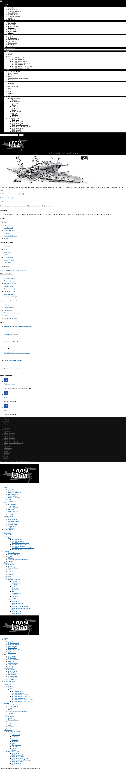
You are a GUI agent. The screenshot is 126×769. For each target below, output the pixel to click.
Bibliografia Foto (17, 131)
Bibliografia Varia (17, 128)
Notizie (6, 238)
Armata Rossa (12, 44)
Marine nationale (13, 29)
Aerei (5, 6)
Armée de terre (12, 43)
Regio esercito (12, 38)
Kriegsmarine (12, 23)
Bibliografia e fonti (13, 118)
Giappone (7, 252)
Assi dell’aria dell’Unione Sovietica (23, 66)
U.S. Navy (11, 33)
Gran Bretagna (8, 257)
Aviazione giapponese (14, 11)
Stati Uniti (7, 262)
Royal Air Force (13, 13)
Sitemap (14, 113)
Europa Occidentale (14, 71)
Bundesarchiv (8, 310)
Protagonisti (7, 51)
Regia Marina (12, 24)
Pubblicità (15, 115)
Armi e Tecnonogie (10, 289)
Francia (6, 254)
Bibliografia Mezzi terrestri (20, 125)
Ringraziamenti (16, 111)
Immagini (11, 83)
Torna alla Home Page (7, 197)
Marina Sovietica (13, 31)
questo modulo (48, 206)
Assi (9, 56)
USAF (10, 18)
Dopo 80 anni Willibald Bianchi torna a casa (16, 341)
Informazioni (8, 96)
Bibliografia (15, 120)
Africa (10, 74)
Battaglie (6, 69)
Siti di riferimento (9, 294)
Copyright (15, 103)
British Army (12, 41)
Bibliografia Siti (16, 130)
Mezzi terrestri (8, 34)
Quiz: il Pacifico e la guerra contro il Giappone (17, 353)
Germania (7, 247)
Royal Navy (11, 28)
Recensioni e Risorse (10, 236)
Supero (32, 461)
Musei (10, 85)
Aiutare (14, 110)
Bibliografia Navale (18, 123)
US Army (11, 46)
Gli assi (6, 315)
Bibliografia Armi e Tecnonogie (21, 126)
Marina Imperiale (13, 26)
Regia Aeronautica (13, 9)
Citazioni (10, 93)
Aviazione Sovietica (14, 16)
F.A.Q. (6, 454)
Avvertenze (15, 108)
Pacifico (10, 80)
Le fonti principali (9, 278)
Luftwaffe (11, 8)
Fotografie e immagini (11, 297)
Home (6, 4)
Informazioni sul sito (14, 98)
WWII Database (9, 307)
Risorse (6, 81)
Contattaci (15, 106)
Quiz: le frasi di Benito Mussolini (13, 360)
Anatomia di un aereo (10, 318)
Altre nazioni (12, 19)
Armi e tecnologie (9, 48)
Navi (5, 21)
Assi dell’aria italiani (18, 59)
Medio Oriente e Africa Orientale (18, 78)
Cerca (21, 135)
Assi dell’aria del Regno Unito (21, 63)
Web (9, 91)
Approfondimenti (13, 86)
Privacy (14, 105)
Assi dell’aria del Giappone (20, 61)
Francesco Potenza (9, 384)
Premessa (15, 100)
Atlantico (10, 76)
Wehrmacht (11, 36)
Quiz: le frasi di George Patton (12, 368)
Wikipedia (7, 305)
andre (5, 397)
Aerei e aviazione (9, 281)
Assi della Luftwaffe (18, 58)
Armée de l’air (12, 14)
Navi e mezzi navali (10, 283)
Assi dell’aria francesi (18, 64)
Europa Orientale (13, 73)
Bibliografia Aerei (17, 121)
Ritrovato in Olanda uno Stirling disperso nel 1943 (18, 326)
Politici (10, 54)
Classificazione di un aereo (12, 313)
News (9, 95)
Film (9, 90)
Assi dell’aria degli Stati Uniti (21, 68)
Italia (5, 249)
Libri (9, 88)
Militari (10, 53)
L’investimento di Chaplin (11, 334)
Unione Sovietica (9, 260)
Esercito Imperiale (13, 39)
